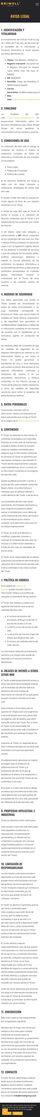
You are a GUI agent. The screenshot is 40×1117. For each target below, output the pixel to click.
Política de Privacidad (28, 420)
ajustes (29, 1109)
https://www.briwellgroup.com (26, 99)
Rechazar (17, 1113)
